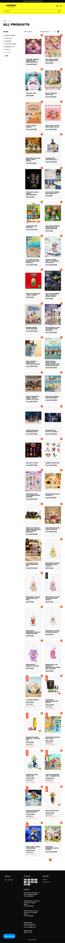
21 (47, 859)
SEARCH (45, 879)
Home (4, 21)
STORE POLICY (46, 882)
